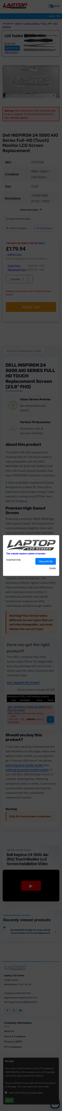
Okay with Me (46, 561)
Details (52, 568)
